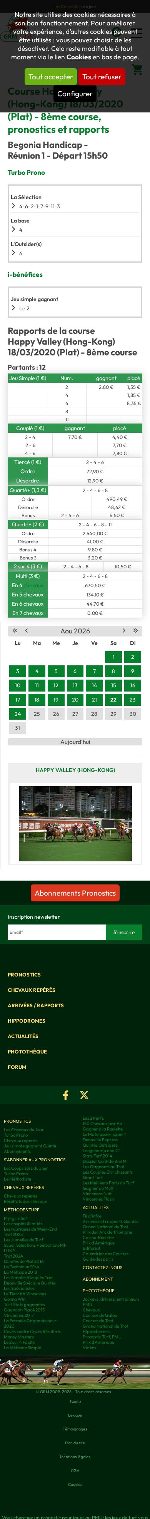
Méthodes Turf (21, 1210)
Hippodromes (26, 1021)
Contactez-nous (102, 1267)
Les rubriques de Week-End (30, 1229)
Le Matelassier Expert (104, 1134)
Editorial (91, 1248)
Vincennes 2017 (19, 1315)
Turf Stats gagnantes (24, 1304)
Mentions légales (75, 1456)
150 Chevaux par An (102, 1123)
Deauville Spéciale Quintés (30, 1283)
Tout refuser (102, 76)
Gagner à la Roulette (103, 1129)
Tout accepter (50, 76)
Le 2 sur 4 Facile (19, 1342)
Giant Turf (93, 1177)
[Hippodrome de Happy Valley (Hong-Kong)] (75, 823)
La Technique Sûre (21, 1266)
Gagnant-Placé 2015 (24, 1310)
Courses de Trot (98, 1320)
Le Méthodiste (17, 1179)
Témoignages (75, 1429)
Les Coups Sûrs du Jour (26, 1168)
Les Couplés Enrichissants (108, 1172)
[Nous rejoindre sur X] (84, 1095)
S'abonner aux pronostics (34, 1159)
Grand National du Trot (105, 1226)
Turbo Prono (16, 1135)
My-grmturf (16, 1218)
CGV (75, 1470)
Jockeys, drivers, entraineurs (111, 1299)
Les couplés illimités (23, 1223)
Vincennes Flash (98, 1199)
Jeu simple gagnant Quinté (30, 1146)
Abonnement (98, 1279)
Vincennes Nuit (97, 1193)
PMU (87, 1304)
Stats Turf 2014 (97, 1156)
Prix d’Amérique (98, 1342)
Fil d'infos (92, 1216)
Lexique (75, 1415)
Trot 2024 (13, 1256)
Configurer (75, 93)
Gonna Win (14, 1299)
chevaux (33, 585)
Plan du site (75, 1442)
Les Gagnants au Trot (103, 1166)
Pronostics (24, 974)
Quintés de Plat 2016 (23, 1261)
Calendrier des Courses (105, 1253)
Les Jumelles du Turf (23, 1240)
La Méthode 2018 (20, 1272)
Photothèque (27, 1051)
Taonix (75, 1401)
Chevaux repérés (31, 990)
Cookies (79, 57)
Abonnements (17, 1151)
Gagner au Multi (99, 1188)
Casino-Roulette (98, 1237)
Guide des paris (98, 1259)
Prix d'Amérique (99, 1243)
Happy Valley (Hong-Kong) (75, 770)
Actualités (23, 1036)
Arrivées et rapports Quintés (110, 1221)
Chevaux (91, 1310)
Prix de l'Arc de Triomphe (107, 1232)
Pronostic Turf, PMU (102, 1337)
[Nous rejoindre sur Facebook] (66, 1095)
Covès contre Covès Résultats (32, 1331)
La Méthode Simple (22, 1347)
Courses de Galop (100, 1315)
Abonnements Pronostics (75, 893)
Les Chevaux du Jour (24, 1129)
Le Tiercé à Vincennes (25, 1293)
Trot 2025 (13, 1234)
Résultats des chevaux (25, 1201)
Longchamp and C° (101, 1150)
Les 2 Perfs (93, 1118)
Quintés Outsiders (100, 1145)
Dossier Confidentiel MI (105, 1161)
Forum (17, 1067)
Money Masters (19, 1337)
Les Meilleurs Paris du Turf (108, 1183)
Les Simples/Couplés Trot (28, 1277)
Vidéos (89, 1347)
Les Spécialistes (19, 1288)
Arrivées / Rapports (36, 1005)
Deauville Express (100, 1139)
